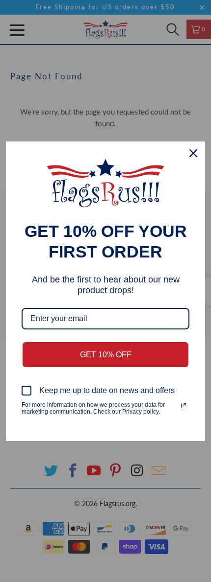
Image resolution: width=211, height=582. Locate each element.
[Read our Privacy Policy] (183, 406)
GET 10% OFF (106, 354)
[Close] (193, 153)
